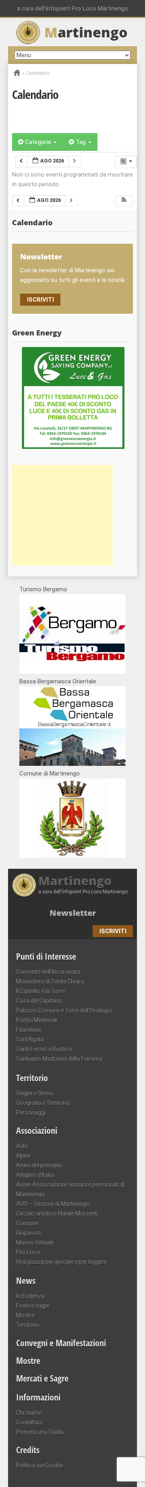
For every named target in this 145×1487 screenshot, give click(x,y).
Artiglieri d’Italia (35, 1175)
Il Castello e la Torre (40, 991)
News (25, 1280)
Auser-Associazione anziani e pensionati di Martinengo (70, 1189)
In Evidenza (30, 1296)
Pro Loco (28, 1252)
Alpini (23, 1155)
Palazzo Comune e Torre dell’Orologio (64, 1010)
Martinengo (75, 881)
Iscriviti (40, 299)
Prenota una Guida (39, 1432)
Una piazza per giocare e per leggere (61, 1262)
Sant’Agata (30, 1039)
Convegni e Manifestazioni (61, 1342)
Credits (27, 1449)
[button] (124, 200)
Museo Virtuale (35, 1242)
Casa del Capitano (39, 1001)
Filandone (28, 1029)
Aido (22, 1146)
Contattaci (29, 1422)
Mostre (25, 1315)
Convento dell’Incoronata (48, 972)
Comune (27, 1223)
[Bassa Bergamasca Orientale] (72, 763)
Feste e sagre (33, 1305)
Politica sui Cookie (39, 1465)
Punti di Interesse (46, 956)
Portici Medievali (36, 1020)
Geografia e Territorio (43, 1103)
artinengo (86, 32)
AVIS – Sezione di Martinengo (53, 1204)
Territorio (32, 1077)
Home (17, 73)
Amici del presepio (39, 1165)
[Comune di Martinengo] (72, 856)
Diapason (28, 1233)
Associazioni (36, 1130)
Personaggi (31, 1112)
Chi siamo (29, 1412)
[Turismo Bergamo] (72, 671)
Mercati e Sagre (42, 1378)
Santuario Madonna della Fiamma (59, 1058)
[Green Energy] (72, 397)
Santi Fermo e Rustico (44, 1049)
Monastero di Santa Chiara (50, 981)
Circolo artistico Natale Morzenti (56, 1213)
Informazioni (38, 1397)
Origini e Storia (34, 1093)
